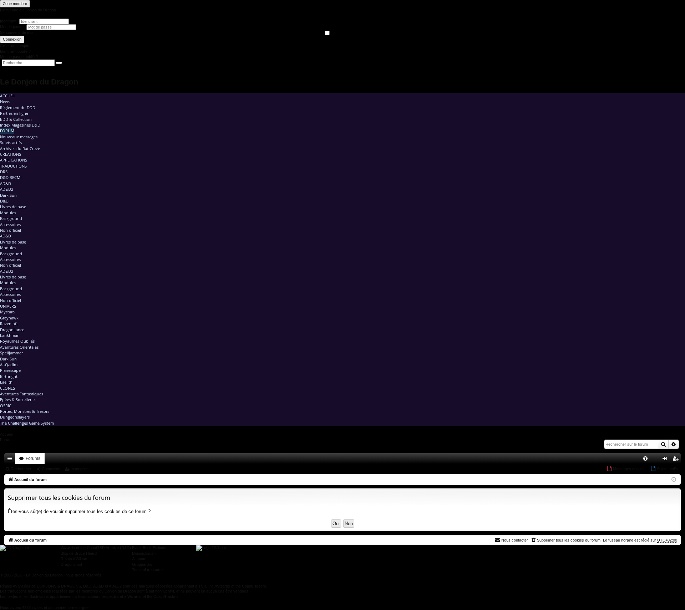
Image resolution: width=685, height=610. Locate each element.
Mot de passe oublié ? (19, 57)
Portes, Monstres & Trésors (24, 411)
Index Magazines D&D (20, 125)
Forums (33, 458)
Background (11, 218)
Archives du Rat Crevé (20, 148)
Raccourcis (11, 460)
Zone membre (15, 3)
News (5, 101)
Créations (10, 154)
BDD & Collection (16, 119)
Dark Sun (8, 195)
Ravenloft (9, 323)
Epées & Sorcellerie (17, 399)
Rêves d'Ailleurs (74, 559)
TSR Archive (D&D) (114, 547)
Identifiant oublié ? (15, 51)
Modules (8, 212)
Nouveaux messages (18, 136)
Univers (8, 306)
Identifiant (8, 21)
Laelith (6, 382)
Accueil (8, 95)
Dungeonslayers (15, 417)
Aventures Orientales (19, 347)
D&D (4, 201)
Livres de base (13, 206)
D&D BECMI (10, 177)
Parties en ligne (14, 113)
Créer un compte (14, 45)
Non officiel (10, 230)
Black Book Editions (149, 547)
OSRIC (5, 405)
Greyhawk (9, 318)
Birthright (8, 376)
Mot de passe (12, 27)
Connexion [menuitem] (666, 460)
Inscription (79, 469)
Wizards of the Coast (79, 547)
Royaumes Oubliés (17, 341)
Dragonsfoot (71, 564)
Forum (7, 130)
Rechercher (21, 469)
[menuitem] (645, 458)
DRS (3, 171)
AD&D (5, 183)
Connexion (12, 39)
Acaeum (139, 559)
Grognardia (142, 564)
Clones (7, 388)
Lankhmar (9, 335)
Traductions (13, 166)
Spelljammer (11, 352)
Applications (13, 160)
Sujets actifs (11, 142)
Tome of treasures (148, 570)
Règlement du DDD (17, 107)
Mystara (7, 311)
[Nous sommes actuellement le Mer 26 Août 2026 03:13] (673, 480)
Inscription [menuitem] (677, 460)
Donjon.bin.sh (144, 553)
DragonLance (12, 329)
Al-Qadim (8, 364)
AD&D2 (6, 189)
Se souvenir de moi (16, 32)
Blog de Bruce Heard (79, 553)
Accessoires (10, 224)
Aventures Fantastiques (21, 393)
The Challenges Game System (27, 423)
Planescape (10, 370)
